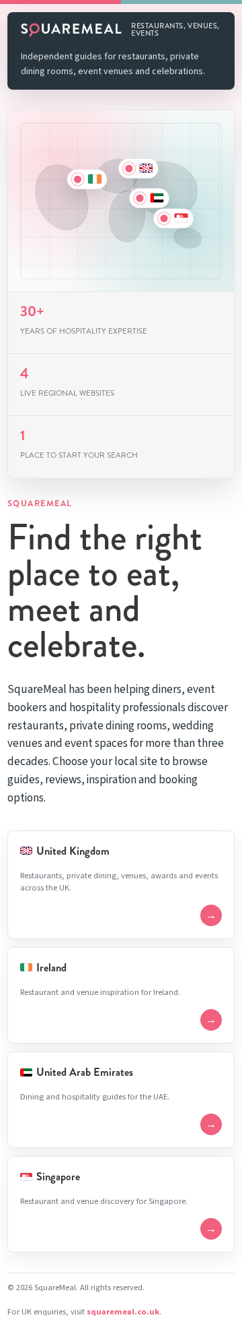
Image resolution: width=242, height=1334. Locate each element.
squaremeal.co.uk (123, 1312)
